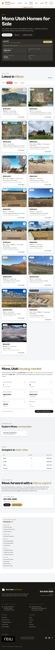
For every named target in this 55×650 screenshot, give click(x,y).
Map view (16, 35)
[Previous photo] (3, 97)
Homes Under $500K (8, 543)
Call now (7, 504)
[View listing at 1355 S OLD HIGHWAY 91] (40, 130)
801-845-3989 (46, 591)
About (36, 3)
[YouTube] (49, 638)
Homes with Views (7, 527)
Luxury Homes (6, 545)
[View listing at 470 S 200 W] (40, 298)
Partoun (5, 468)
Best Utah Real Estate (9, 646)
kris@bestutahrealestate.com (46, 595)
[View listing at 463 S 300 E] (14, 97)
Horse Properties (7, 531)
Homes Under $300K (8, 541)
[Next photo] (24, 97)
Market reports (31, 3)
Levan (4, 465)
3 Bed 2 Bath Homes (8, 550)
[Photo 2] (11, 105)
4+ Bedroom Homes (8, 552)
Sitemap (31, 624)
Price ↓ (22, 82)
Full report (47, 41)
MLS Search (4, 617)
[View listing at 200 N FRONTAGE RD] (14, 298)
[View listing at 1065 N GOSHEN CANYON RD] (14, 130)
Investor (20, 3)
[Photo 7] (19, 105)
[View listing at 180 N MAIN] (40, 230)
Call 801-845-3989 (27, 35)
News (30, 622)
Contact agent (21, 117)
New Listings (6, 561)
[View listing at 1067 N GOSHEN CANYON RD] (40, 97)
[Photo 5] (16, 105)
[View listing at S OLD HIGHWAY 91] (14, 265)
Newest (9, 82)
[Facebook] (46, 638)
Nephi (4, 458)
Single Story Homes (8, 565)
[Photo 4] (14, 105)
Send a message (17, 504)
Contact (42, 3)
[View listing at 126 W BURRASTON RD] (40, 197)
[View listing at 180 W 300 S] (14, 164)
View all (50, 77)
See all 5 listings (7, 35)
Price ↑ (16, 82)
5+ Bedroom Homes (8, 554)
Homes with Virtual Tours (9, 529)
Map (26, 3)
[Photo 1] (9, 105)
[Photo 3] (12, 105)
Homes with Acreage (8, 559)
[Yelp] (52, 638)
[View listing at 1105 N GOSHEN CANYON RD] (14, 197)
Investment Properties (8, 536)
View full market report (44, 411)
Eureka (5, 461)
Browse (13, 3)
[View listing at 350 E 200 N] (14, 230)
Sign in (46, 3)
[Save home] (24, 90)
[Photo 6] (17, 105)
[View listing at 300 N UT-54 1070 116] (40, 265)
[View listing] (14, 332)
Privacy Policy (32, 626)
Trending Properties (6, 622)
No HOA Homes (7, 563)
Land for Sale (5, 624)
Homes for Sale (5, 619)
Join (51, 3)
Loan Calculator (5, 626)
